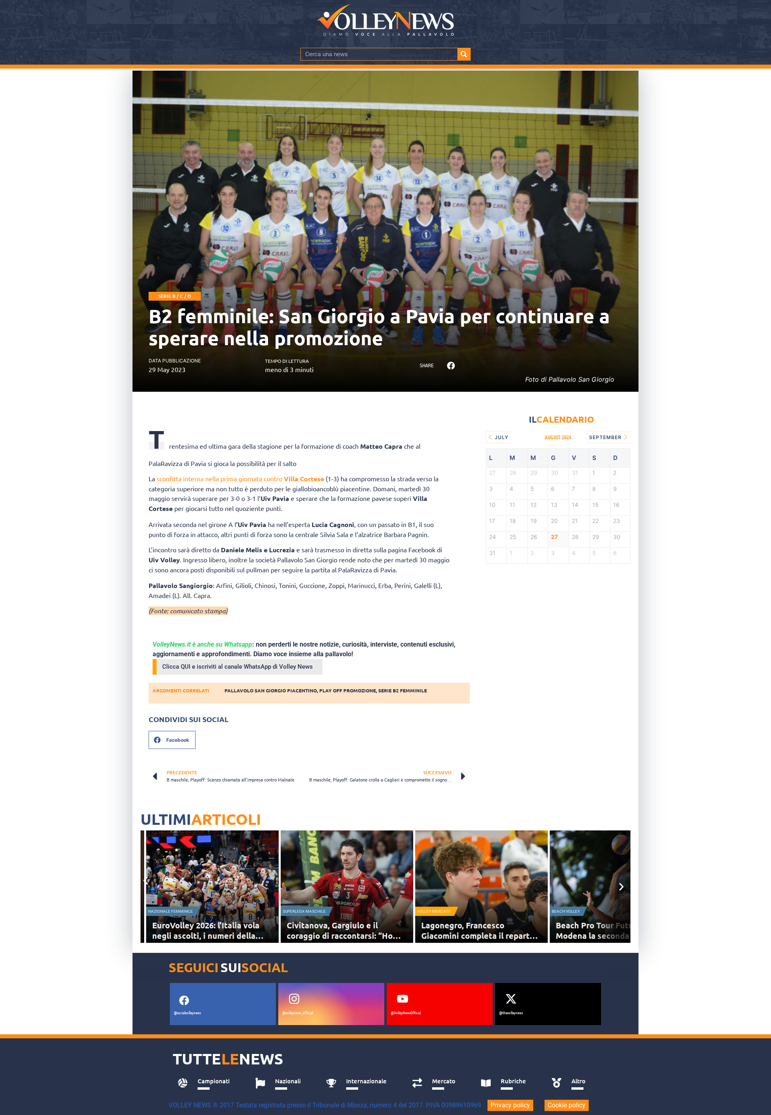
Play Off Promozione (347, 690)
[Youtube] (402, 998)
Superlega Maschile (304, 911)
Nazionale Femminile (170, 911)
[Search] (463, 54)
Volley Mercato (434, 911)
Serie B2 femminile (402, 690)
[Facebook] (184, 1000)
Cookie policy (566, 1105)
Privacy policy (510, 1105)
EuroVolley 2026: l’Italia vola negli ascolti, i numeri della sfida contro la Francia (205, 935)
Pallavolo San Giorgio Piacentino (270, 690)
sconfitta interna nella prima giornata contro (240, 478)
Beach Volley (566, 911)
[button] (451, 366)
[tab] (207, 1083)
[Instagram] (294, 998)
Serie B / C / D (174, 296)
